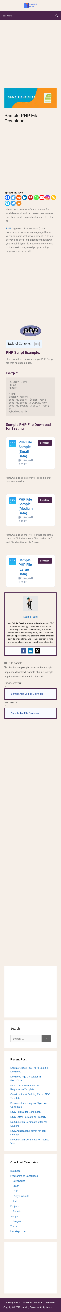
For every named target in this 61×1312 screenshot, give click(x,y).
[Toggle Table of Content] (35, 344)
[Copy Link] (53, 197)
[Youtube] (42, 197)
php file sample (16, 667)
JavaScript (19, 1181)
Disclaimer (27, 1302)
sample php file (35, 672)
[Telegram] (13, 203)
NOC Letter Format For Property (28, 1117)
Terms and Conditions (44, 1302)
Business (15, 1170)
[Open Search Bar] (56, 15)
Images (17, 1221)
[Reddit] (18, 197)
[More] (18, 203)
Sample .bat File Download (25, 713)
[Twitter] (13, 197)
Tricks (13, 1226)
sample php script (35, 676)
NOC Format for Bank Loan (25, 1112)
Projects (15, 1206)
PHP (8, 228)
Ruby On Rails (21, 1196)
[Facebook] (7, 197)
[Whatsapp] (36, 197)
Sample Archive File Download (27, 694)
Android (17, 1211)
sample (18, 663)
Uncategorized (18, 1231)
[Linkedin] (24, 197)
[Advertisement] (30, 56)
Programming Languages (24, 1176)
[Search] (46, 1038)
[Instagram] (47, 197)
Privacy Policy (13, 1302)
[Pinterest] (30, 197)
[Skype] (7, 203)
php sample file (34, 667)
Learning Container (30, 1307)
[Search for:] (26, 1038)
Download (44, 443)
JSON (16, 1186)
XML (15, 1201)
